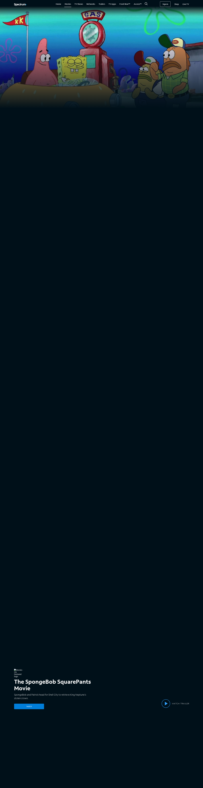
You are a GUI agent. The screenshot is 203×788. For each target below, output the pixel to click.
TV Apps (112, 4)
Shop (176, 4)
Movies (68, 4)
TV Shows (78, 4)
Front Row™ (124, 4)
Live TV (186, 4)
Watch (29, 706)
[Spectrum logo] (20, 4)
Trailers (102, 4)
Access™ (138, 4)
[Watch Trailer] (166, 703)
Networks (90, 4)
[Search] (146, 4)
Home (58, 4)
